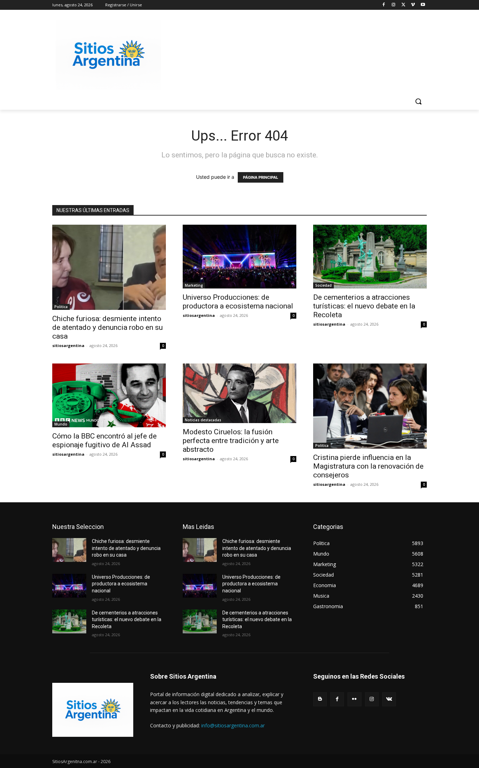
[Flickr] (354, 699)
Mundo (60, 424)
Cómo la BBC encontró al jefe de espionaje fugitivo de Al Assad (104, 440)
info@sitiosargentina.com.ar (233, 725)
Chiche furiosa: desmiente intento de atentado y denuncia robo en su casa (107, 327)
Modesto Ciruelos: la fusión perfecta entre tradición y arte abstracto (231, 441)
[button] (418, 101)
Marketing (194, 285)
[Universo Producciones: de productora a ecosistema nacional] (239, 256)
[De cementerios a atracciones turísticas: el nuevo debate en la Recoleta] (370, 256)
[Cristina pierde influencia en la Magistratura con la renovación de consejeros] (370, 406)
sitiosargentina (68, 345)
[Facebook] (384, 5)
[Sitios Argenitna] (92, 710)
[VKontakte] (389, 699)
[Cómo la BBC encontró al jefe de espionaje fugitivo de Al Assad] (109, 395)
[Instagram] (394, 5)
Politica (61, 306)
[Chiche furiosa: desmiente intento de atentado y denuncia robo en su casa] (109, 267)
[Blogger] (320, 699)
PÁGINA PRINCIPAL (260, 177)
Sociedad (323, 285)
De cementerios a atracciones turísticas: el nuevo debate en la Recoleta (364, 306)
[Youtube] (423, 5)
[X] (403, 5)
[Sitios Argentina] (108, 55)
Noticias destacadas (203, 419)
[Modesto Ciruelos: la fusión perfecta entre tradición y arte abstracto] (239, 393)
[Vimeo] (413, 5)
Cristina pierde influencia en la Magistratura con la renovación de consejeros (368, 466)
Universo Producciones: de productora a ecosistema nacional (238, 301)
